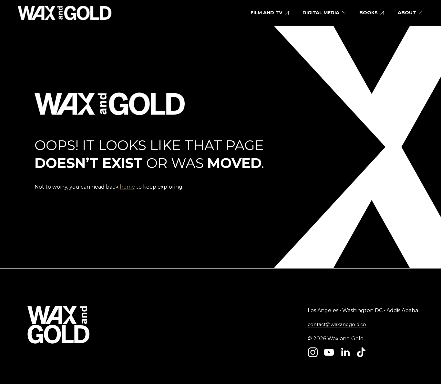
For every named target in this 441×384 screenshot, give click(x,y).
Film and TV (266, 13)
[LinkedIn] (345, 352)
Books (368, 13)
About (407, 13)
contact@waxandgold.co (337, 324)
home (127, 187)
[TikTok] (361, 352)
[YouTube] (329, 352)
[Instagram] (313, 352)
